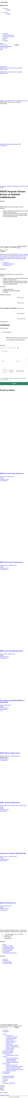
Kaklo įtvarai (9, 1035)
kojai (24, 257)
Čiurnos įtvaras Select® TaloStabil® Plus (13, 853)
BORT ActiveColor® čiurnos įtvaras (11, 562)
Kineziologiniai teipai (8, 948)
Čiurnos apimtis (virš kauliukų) (8, 247)
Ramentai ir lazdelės (8, 946)
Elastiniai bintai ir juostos (12, 1055)
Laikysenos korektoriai (11, 1037)
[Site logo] (8, 31)
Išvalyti (19, 247)
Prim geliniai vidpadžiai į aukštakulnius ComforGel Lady (14, 186)
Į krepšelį (3, 251)
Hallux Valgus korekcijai (12, 1058)
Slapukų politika (7, 962)
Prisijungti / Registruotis (9, 1083)
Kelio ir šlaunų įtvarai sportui (13, 1067)
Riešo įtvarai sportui (11, 1070)
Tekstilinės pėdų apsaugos (12, 1062)
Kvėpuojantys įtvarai (11, 1038)
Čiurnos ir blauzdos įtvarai (10, 565)
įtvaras (20, 257)
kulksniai (2, 258)
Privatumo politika (7, 963)
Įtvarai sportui (7, 100)
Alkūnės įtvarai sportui (11, 1065)
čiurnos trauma (15, 257)
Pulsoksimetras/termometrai (10, 953)
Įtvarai (1, 476)
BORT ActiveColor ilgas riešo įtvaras (11, 473)
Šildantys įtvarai (16, 756)
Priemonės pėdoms (7, 950)
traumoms (2, 259)
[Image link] (8, 928)
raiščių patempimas (16, 258)
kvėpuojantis (8, 258)
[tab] (6, 262)
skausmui (24, 258)
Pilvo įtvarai (9, 1044)
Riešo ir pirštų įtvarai (9, 476)
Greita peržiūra (3, 480)
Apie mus (5, 959)
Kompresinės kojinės (8, 947)
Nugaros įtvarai (7, 906)
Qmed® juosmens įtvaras (8, 903)
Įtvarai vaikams (10, 1049)
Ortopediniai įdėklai (11, 1059)
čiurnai (9, 257)
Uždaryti (2, 1087)
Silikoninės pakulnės (11, 1060)
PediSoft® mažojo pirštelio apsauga (9, 144)
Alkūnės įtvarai (7, 705)
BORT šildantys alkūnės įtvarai (10, 753)
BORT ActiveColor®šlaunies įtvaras (11, 651)
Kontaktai (5, 960)
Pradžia (2, 100)
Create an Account (4, 1095)
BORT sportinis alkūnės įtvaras (10, 802)
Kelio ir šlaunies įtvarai (9, 654)
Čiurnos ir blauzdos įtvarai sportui (19, 100)
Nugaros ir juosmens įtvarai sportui (14, 1069)
